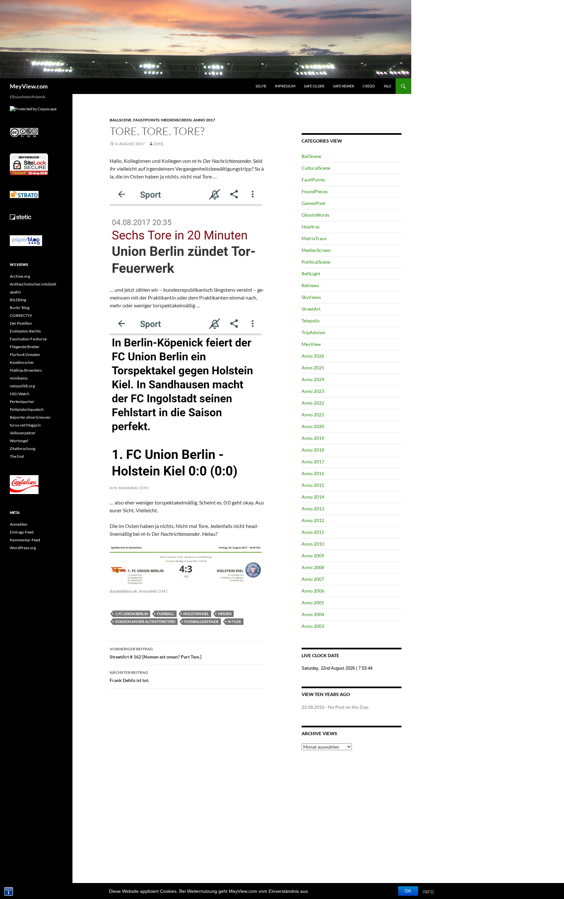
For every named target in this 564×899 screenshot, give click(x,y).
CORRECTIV (21, 315)
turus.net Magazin (25, 425)
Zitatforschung (22, 448)
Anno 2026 (313, 356)
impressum (285, 86)
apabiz (15, 291)
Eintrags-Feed (22, 532)
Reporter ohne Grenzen (30, 417)
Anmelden (18, 524)
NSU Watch (19, 393)
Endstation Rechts (25, 331)
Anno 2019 (313, 438)
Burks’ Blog (19, 307)
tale (387, 86)
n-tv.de (234, 621)
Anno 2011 (313, 532)
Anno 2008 (313, 567)
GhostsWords (315, 215)
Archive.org (20, 276)
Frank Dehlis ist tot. (129, 676)
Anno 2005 (313, 602)
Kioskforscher (22, 362)
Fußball (165, 614)
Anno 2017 (204, 119)
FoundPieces (315, 191)
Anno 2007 (313, 579)
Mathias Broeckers (26, 370)
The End (17, 456)
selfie (261, 86)
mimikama (18, 378)
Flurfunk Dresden (25, 354)
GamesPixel (313, 203)
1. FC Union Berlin (131, 614)
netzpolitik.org (22, 385)
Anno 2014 (313, 497)
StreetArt (311, 309)
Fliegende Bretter (24, 346)
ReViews (310, 285)
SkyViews (311, 297)
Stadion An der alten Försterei (145, 621)
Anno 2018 (313, 450)
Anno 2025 (313, 367)
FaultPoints (146, 119)
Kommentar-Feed (25, 539)
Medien (224, 614)
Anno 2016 (313, 473)
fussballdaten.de (201, 621)
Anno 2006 (313, 591)
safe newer (343, 86)
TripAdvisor (314, 332)
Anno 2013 (313, 508)
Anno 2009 (313, 555)
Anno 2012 (313, 520)
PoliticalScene (316, 262)
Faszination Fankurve (28, 338)
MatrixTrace (314, 238)
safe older (314, 86)
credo (369, 86)
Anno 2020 (313, 426)
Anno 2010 (313, 544)
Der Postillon (21, 323)
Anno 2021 (313, 414)
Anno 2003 (313, 626)
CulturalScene (316, 168)
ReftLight (311, 273)
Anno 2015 (313, 485)
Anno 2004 (313, 614)
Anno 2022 (313, 403)
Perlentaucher (22, 401)
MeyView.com (29, 86)
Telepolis (311, 320)
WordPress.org (23, 547)
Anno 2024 (313, 379)
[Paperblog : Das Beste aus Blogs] (26, 240)
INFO (428, 892)
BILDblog (18, 299)
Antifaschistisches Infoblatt (33, 284)
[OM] (158, 143)
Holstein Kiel (196, 614)
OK (408, 891)
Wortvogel (19, 440)
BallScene (121, 119)
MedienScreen (176, 119)
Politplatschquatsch (27, 409)
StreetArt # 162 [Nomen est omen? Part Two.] (155, 652)
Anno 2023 (313, 391)
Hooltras (311, 226)
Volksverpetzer (23, 432)
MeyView (311, 344)
